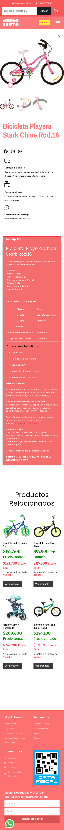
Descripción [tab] (13, 239)
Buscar (44, 10)
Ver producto (12, 584)
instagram (33, 423)
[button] (57, 22)
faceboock (20, 423)
